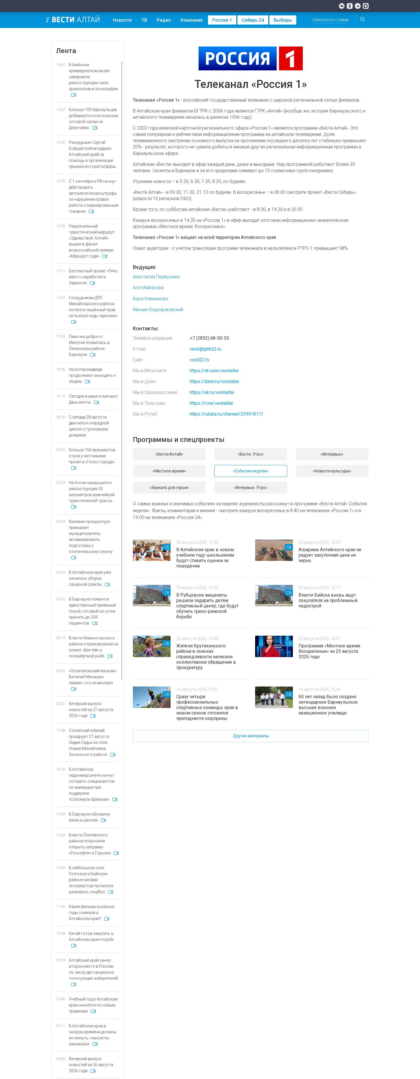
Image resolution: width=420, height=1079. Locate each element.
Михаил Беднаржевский (158, 309)
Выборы (283, 20)
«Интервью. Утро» (250, 487)
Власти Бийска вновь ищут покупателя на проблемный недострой (328, 600)
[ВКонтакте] (342, 6)
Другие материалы (251, 736)
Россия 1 (222, 20)
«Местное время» (169, 471)
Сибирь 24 (253, 20)
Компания (192, 20)
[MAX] (366, 6)
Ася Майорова (148, 287)
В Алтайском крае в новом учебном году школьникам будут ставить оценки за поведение (205, 558)
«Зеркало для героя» (169, 487)
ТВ (144, 20)
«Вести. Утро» (251, 454)
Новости (122, 20)
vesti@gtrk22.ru (205, 349)
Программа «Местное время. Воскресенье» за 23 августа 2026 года (330, 651)
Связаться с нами (331, 19)
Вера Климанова (150, 298)
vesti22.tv (199, 360)
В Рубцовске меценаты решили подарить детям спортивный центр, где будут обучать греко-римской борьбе (207, 605)
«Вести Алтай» (169, 454)
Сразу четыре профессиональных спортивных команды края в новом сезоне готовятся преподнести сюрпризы (207, 707)
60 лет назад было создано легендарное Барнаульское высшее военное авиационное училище (328, 705)
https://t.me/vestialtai (211, 403)
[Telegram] (358, 6)
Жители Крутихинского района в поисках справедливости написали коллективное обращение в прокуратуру (206, 656)
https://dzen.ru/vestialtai (214, 381)
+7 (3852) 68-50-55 (209, 338)
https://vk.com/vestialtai (214, 370)
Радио (164, 20)
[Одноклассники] (350, 6)
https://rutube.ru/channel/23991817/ (226, 414)
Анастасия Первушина (156, 276)
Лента (66, 51)
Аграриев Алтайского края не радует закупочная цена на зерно (330, 555)
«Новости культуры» (332, 471)
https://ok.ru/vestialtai (212, 392)
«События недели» (250, 471)
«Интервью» (332, 454)
